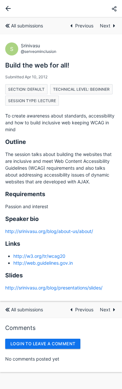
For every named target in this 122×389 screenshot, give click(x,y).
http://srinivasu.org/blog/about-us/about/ (49, 231)
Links (12, 243)
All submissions (27, 25)
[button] (114, 8)
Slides (14, 275)
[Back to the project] (7, 8)
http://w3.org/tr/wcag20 (39, 256)
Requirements (25, 194)
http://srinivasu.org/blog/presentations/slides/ (53, 287)
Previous (85, 25)
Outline (15, 141)
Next (105, 25)
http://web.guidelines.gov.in (43, 263)
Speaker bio (22, 218)
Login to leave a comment (42, 343)
